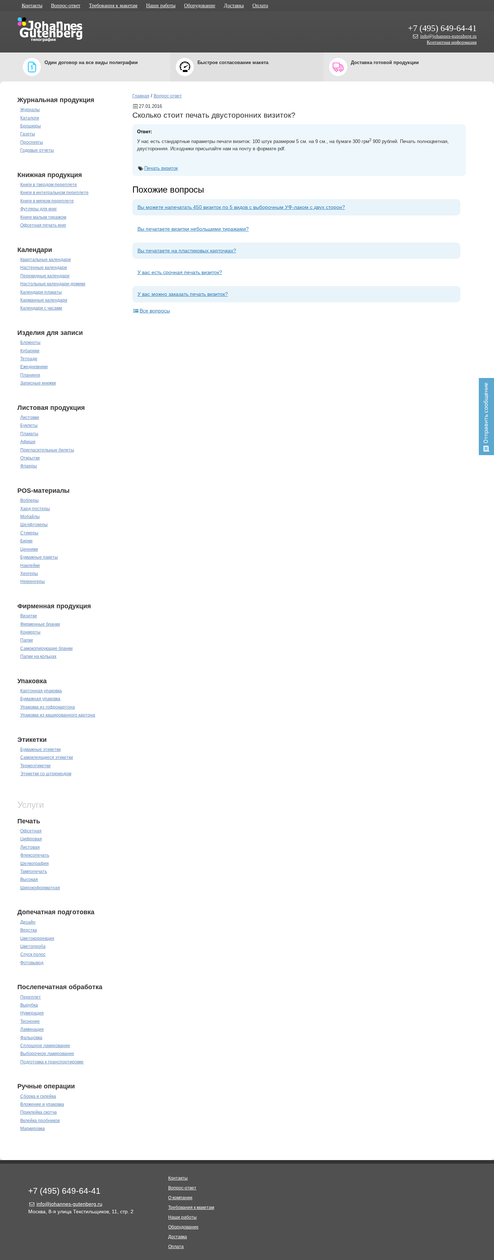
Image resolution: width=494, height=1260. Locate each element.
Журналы (30, 109)
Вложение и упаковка (42, 1104)
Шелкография (34, 863)
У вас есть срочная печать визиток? (179, 272)
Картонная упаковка (41, 690)
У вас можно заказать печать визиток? (182, 294)
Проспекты (31, 142)
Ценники (29, 549)
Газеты (27, 133)
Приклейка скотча (38, 1112)
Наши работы (160, 5)
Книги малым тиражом (43, 217)
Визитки (28, 615)
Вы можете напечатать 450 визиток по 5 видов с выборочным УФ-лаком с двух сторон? (241, 207)
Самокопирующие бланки (46, 648)
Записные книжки (38, 383)
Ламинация (32, 1029)
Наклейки (30, 565)
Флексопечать (34, 855)
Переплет (30, 997)
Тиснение (30, 1021)
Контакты (32, 5)
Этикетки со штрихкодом (45, 773)
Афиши (27, 441)
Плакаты (29, 433)
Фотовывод (31, 962)
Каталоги (29, 118)
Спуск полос (33, 954)
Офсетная (31, 830)
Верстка (28, 930)
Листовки (29, 417)
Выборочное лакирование (47, 1053)
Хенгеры (29, 573)
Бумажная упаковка (40, 698)
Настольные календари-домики (52, 283)
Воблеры (29, 500)
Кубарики (29, 350)
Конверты (30, 632)
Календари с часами (41, 308)
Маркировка (32, 1128)
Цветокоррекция (37, 938)
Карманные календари (43, 300)
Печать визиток (161, 168)
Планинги (30, 375)
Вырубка (29, 1005)
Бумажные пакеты (39, 557)
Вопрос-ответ (65, 5)
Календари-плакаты (41, 292)
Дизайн (27, 922)
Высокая (29, 879)
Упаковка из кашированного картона (57, 715)
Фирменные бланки (40, 624)
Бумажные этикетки (40, 749)
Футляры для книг (38, 208)
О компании (180, 1198)
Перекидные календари (44, 275)
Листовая (30, 847)
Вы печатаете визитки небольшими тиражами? (193, 229)
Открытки (30, 458)
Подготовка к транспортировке (52, 1061)
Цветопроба (33, 946)
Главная (140, 95)
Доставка (234, 5)
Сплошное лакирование (45, 1045)
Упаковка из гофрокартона (47, 707)
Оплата (260, 5)
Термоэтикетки (35, 765)
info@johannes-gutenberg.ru (448, 36)
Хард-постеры (35, 508)
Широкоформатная (40, 887)
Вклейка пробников (40, 1120)
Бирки (26, 540)
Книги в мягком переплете (47, 200)
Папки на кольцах (38, 656)
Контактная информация (452, 42)
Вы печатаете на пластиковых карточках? (186, 250)
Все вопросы (155, 311)
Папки (26, 640)
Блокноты (30, 342)
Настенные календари (43, 267)
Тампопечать (33, 871)
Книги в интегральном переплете (54, 192)
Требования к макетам (113, 5)
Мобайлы (30, 516)
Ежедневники (34, 366)
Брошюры (30, 126)
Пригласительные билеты (47, 450)
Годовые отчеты (37, 150)
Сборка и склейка (38, 1096)
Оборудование (199, 5)
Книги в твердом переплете (48, 184)
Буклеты (29, 425)
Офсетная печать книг (43, 225)
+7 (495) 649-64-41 (442, 28)
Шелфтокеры (34, 524)
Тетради (28, 358)
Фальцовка (31, 1037)
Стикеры (29, 533)
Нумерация (32, 1013)
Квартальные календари (45, 259)
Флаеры (28, 466)
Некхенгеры (32, 581)
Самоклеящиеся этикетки (46, 757)
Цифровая (31, 838)
